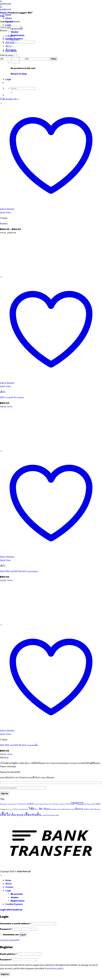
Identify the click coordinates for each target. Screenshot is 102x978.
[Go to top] (1, 875)
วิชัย (32, 808)
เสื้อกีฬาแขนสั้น (88, 809)
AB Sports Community (7, 804)
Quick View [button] (5, 212)
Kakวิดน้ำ (55, 804)
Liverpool (62, 804)
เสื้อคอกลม (97, 809)
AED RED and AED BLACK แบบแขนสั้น (19, 745)
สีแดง (47, 809)
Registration (17, 35)
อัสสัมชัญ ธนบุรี (55, 809)
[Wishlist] (1, 103)
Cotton (30, 804)
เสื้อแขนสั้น (32, 815)
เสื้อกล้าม (9, 43)
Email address (8, 954)
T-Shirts (9, 36)
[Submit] (12, 46)
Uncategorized (12, 39)
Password (6, 929)
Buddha (3, 224)
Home (8, 15)
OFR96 (67, 804)
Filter (53, 58)
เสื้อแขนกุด (10, 50)
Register (5, 974)
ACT (16, 804)
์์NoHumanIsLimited (53, 815)
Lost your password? (10, 940)
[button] (2, 16)
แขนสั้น (44, 815)
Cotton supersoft (39, 804)
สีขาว (37, 809)
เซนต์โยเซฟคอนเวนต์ (67, 809)
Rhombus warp (89, 804)
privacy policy (56, 968)
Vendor (15, 31)
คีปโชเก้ (15, 809)
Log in (23, 934)
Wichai (9, 407)
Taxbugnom (4, 809)
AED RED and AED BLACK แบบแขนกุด (19, 571)
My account (17, 893)
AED (19, 804)
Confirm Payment (14, 904)
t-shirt (97, 804)
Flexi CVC (48, 804)
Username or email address (15, 923)
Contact (9, 887)
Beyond (24, 804)
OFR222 (77, 803)
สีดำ (41, 809)
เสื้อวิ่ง (8, 46)
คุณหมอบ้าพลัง (23, 809)
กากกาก (10, 809)
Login (8, 25)
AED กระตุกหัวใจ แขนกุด (12, 397)
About (8, 18)
